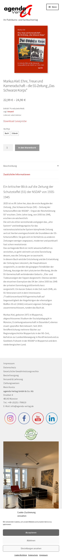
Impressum (43, 555)
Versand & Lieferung (13, 379)
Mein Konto (9, 387)
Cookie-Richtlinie (20, 555)
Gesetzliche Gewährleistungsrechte (21, 371)
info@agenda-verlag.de (22, 406)
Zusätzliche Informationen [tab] (16, 174)
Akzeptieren (31, 532)
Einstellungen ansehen (31, 548)
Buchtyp (7, 129)
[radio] (7, 133)
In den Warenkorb (27, 147)
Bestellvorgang (11, 375)
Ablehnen (31, 540)
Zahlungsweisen (11, 383)
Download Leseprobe (15, 121)
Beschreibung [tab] (10, 165)
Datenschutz (33, 555)
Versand (10, 111)
